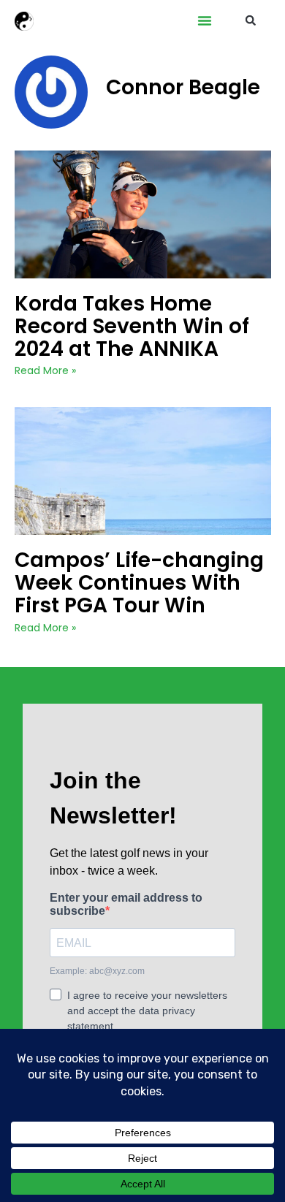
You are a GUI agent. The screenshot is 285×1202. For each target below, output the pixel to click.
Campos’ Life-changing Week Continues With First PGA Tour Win (139, 583)
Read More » (45, 370)
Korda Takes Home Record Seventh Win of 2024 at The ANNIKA (132, 326)
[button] (204, 20)
